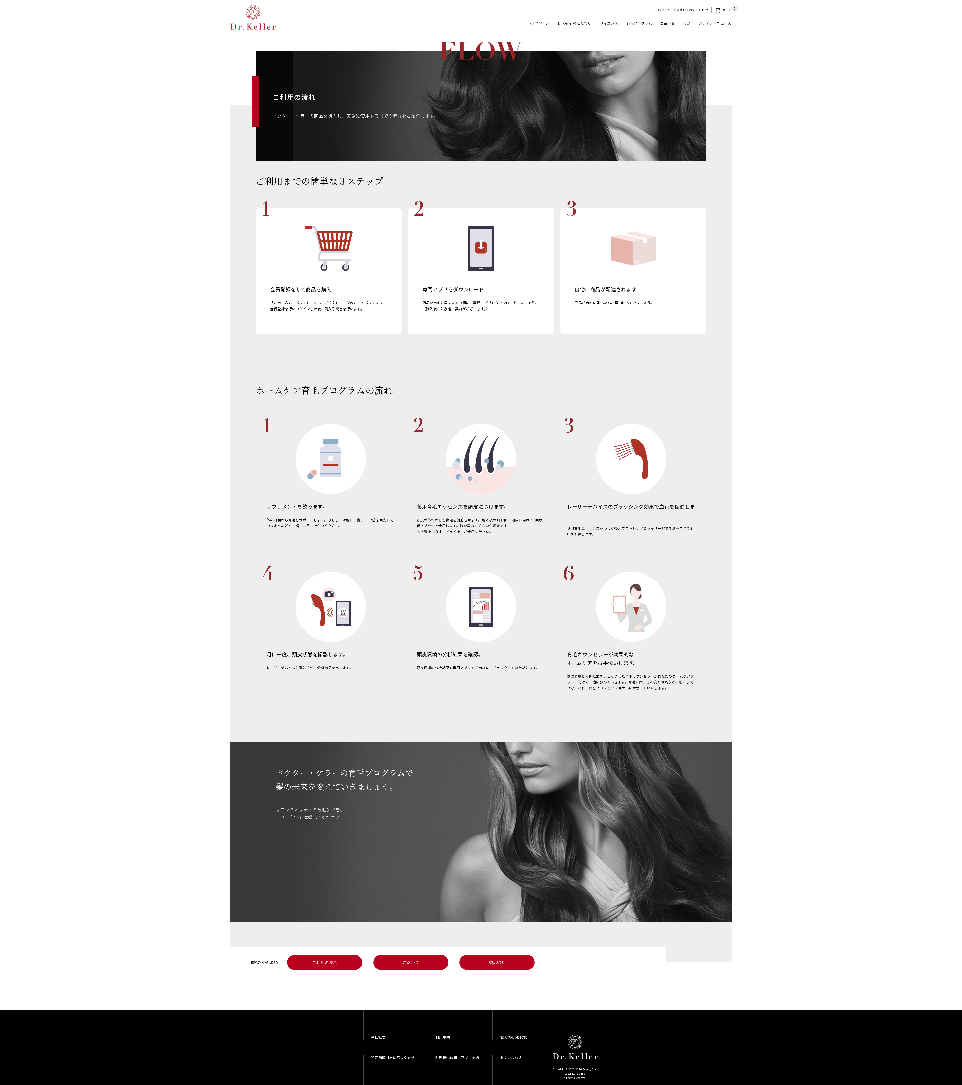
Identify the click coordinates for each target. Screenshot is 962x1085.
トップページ (538, 23)
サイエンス (609, 23)
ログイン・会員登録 (672, 10)
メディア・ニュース (715, 23)
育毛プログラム (639, 23)
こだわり (411, 962)
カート (723, 10)
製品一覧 (667, 23)
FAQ (686, 23)
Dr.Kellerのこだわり (574, 23)
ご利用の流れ (324, 962)
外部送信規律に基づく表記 (457, 1057)
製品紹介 (497, 962)
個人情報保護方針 (514, 1037)
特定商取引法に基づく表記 (393, 1057)
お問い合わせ (698, 10)
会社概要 (378, 1037)
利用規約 (442, 1037)
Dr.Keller (575, 1047)
